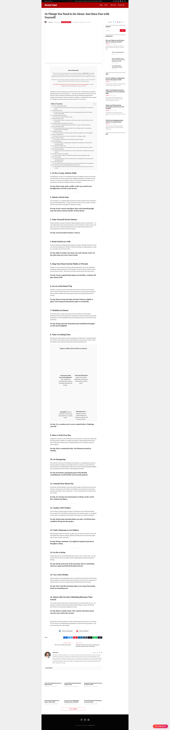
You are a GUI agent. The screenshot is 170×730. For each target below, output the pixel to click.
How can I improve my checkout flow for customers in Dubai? (115, 41)
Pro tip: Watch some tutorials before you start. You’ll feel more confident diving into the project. (74, 151)
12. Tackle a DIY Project (58, 149)
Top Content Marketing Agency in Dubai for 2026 (53, 683)
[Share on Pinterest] (118, 22)
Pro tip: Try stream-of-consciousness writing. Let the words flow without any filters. (74, 147)
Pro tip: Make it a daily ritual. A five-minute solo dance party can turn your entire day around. (74, 167)
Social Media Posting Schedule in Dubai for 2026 (72, 683)
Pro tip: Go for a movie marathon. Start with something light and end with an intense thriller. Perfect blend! (73, 113)
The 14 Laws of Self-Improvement (63, 644)
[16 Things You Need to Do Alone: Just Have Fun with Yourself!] (73, 44)
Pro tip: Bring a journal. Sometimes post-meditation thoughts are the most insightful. (73, 132)
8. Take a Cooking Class (57, 134)
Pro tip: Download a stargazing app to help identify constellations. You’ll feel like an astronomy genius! (73, 143)
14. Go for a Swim (57, 157)
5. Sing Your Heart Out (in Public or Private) (62, 123)
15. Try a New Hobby (57, 161)
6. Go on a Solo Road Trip (58, 126)
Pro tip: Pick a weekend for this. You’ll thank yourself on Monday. (68, 139)
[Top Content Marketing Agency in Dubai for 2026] (53, 676)
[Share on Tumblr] (122, 22)
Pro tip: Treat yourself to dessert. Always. (63, 117)
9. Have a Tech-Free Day (57, 137)
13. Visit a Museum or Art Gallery (61, 153)
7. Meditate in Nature (57, 131)
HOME (101, 5)
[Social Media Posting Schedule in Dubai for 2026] (73, 676)
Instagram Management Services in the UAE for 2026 (93, 683)
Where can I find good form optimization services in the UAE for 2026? (115, 106)
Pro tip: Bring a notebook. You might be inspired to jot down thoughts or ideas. (72, 155)
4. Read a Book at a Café (57, 118)
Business (107, 43)
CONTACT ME (121, 5)
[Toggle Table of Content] (93, 104)
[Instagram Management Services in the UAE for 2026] (93, 676)
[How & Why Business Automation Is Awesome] (108, 67)
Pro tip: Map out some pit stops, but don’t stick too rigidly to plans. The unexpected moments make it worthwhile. (73, 129)
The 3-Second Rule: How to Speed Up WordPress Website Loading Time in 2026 (118, 60)
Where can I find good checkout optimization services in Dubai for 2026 (115, 91)
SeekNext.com (92, 725)
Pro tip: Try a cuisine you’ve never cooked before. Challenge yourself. (70, 136)
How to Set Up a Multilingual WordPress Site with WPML (71, 701)
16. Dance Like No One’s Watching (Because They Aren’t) (66, 165)
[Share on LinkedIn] (120, 22)
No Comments (82, 22)
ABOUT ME (113, 5)
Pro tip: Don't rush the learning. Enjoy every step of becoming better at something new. (74, 163)
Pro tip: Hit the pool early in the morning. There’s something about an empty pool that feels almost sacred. (74, 159)
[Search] (125, 1)
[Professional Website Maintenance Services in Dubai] (93, 694)
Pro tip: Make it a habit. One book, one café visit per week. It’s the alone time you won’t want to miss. (73, 121)
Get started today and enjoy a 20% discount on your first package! (70, 84)
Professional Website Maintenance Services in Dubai (93, 701)
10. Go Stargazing (57, 141)
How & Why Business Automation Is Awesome (117, 66)
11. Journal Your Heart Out (59, 145)
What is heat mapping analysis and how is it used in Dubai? (114, 121)
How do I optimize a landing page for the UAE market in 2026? (88, 1)
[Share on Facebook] (113, 22)
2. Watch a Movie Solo (57, 110)
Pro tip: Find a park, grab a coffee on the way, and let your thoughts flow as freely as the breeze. (73, 108)
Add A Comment (73, 708)
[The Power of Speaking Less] (108, 53)
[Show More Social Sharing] (124, 22)
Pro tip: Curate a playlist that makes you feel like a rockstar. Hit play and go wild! (72, 125)
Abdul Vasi (51, 22)
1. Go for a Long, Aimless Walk (59, 106)
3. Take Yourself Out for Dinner (59, 115)
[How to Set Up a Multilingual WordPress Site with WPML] (73, 694)
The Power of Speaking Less (118, 52)
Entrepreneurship (66, 22)
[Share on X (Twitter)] (115, 22)
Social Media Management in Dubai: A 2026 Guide (51, 701)
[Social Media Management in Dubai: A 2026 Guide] (53, 694)
